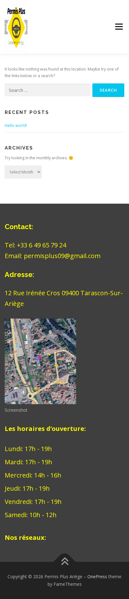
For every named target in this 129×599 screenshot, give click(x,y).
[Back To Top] (65, 562)
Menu (118, 27)
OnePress (97, 576)
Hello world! (16, 125)
